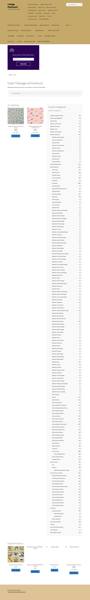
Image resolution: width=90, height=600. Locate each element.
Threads (53, 13)
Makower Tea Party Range (58, 375)
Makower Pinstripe (56, 335)
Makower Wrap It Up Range (58, 391)
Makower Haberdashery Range (59, 283)
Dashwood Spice (56, 191)
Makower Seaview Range (58, 356)
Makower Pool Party (57, 343)
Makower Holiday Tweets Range (59, 291)
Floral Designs (55, 199)
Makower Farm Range (57, 251)
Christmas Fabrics (56, 178)
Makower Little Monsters (58, 308)
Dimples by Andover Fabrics (46, 4)
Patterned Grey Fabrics (57, 421)
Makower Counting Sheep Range (60, 232)
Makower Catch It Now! (52, 10)
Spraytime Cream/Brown (58, 145)
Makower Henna (56, 289)
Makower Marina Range (57, 313)
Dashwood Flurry (56, 186)
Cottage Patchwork (13, 5)
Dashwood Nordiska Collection (59, 188)
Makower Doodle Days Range (59, 237)
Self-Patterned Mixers (55, 521)
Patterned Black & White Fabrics (60, 408)
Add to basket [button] (16, 136)
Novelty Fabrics (55, 400)
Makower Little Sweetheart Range (60, 310)
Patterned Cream (56, 416)
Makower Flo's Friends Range (59, 259)
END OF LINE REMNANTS (44, 19)
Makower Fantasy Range (58, 248)
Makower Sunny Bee (57, 372)
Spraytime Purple (56, 156)
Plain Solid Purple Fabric (58, 497)
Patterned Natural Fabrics (58, 427)
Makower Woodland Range (58, 389)
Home (10, 74)
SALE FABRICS (31, 13)
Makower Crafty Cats (57, 234)
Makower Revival (56, 345)
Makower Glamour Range (58, 280)
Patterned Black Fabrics (57, 410)
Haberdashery (42, 16)
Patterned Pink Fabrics (57, 432)
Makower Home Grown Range (59, 294)
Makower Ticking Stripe (57, 378)
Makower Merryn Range (57, 316)
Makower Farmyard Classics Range (60, 253)
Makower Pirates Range (57, 340)
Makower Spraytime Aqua (58, 137)
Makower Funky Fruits (57, 275)
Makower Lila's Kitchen (57, 305)
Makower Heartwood (57, 286)
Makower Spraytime (32, 10)
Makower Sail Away (56, 351)
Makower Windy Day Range (58, 386)
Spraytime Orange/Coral (58, 150)
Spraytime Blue (55, 142)
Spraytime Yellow (56, 161)
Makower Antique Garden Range (59, 210)
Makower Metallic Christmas (59, 318)
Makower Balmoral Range (58, 215)
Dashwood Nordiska (58, 513)
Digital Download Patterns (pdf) (61, 470)
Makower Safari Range (57, 348)
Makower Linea (41, 7)
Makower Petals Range (57, 332)
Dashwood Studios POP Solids (59, 475)
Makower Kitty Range (57, 299)
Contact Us (49, 16)
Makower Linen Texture (51, 7)
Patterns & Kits (47, 13)
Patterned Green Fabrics (58, 419)
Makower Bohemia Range (58, 221)
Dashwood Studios (56, 194)
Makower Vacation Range (58, 381)
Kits (53, 465)
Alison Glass (55, 169)
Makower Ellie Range (57, 245)
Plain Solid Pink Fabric (57, 494)
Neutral (54, 397)
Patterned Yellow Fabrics (58, 440)
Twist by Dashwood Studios (56, 527)
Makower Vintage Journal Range (60, 383)
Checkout (10, 592)
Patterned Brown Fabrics (58, 413)
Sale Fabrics (53, 508)
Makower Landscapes (57, 302)
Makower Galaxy (56, 278)
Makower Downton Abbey (58, 240)
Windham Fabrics (56, 459)
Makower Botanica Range (58, 224)
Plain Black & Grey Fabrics (58, 481)
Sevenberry (54, 448)
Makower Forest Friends (58, 267)
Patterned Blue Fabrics (55, 164)
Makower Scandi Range (57, 354)
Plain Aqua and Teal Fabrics (58, 478)
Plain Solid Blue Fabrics (57, 483)
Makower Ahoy (55, 207)
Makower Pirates (56, 337)
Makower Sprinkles (56, 367)
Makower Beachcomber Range (59, 218)
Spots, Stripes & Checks (57, 456)
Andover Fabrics (56, 172)
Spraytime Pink (55, 153)
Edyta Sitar (54, 197)
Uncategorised (53, 530)
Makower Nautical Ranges (58, 326)
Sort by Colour (55, 451)
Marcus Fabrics (55, 394)
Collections (55, 183)
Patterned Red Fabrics (57, 437)
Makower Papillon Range (58, 329)
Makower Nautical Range (58, 324)
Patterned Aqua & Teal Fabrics (59, 405)
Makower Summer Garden (58, 370)
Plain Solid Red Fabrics (57, 500)
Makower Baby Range (57, 213)
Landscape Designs (56, 202)
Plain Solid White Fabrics (58, 502)
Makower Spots (55, 362)
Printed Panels (39, 13)
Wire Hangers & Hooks (32, 16)
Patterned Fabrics (42, 10)
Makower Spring (56, 364)
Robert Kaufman (56, 446)
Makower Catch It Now (32, 19)
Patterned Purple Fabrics (58, 435)
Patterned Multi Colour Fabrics (59, 424)
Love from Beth (56, 205)
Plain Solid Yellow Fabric (58, 505)
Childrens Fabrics (56, 175)
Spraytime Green (56, 148)
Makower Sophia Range (57, 359)
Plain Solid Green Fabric (57, 489)
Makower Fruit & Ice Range (58, 270)
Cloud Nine (54, 180)
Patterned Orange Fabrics (58, 429)
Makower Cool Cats (56, 229)
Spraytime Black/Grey (57, 140)
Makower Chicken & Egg (57, 226)
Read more (54, 570)
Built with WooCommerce (19, 592)
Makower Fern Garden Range (59, 256)
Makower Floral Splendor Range (59, 264)
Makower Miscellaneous (57, 321)
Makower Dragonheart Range (59, 243)
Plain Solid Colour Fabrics (33, 4)
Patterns (54, 467)
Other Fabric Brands (57, 402)
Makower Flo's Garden (57, 261)
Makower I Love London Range (59, 297)
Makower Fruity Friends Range (59, 272)
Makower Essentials (32, 7)
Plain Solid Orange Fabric (58, 492)
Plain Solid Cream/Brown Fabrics (60, 486)
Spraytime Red (55, 159)
